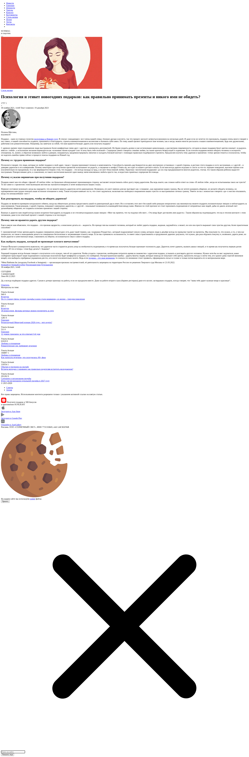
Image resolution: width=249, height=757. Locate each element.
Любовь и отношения (10, 343)
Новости (10, 3)
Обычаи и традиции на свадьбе (15, 367)
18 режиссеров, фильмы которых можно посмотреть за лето (27, 311)
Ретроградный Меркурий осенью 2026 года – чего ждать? (26, 322)
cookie (32, 499)
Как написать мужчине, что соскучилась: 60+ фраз (23, 357)
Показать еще (7, 755)
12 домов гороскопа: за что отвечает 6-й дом (20, 334)
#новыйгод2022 (18, 265)
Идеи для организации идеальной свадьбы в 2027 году (25, 381)
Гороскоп (10, 5)
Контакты (10, 24)
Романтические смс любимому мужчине (19, 346)
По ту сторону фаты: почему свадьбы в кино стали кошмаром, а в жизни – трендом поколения (43, 299)
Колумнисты (12, 15)
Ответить (5, 285)
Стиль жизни (12, 17)
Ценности (10, 8)
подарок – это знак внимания (102, 258)
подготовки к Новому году (46, 139)
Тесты (9, 22)
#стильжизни (47, 265)
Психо (9, 19)
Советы (9, 387)
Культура (5, 297)
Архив (9, 390)
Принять (5, 501)
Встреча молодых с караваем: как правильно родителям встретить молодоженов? (37, 369)
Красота (9, 12)
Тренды (9, 10)
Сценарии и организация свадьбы (16, 378)
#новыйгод (6, 265)
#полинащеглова (33, 265)
